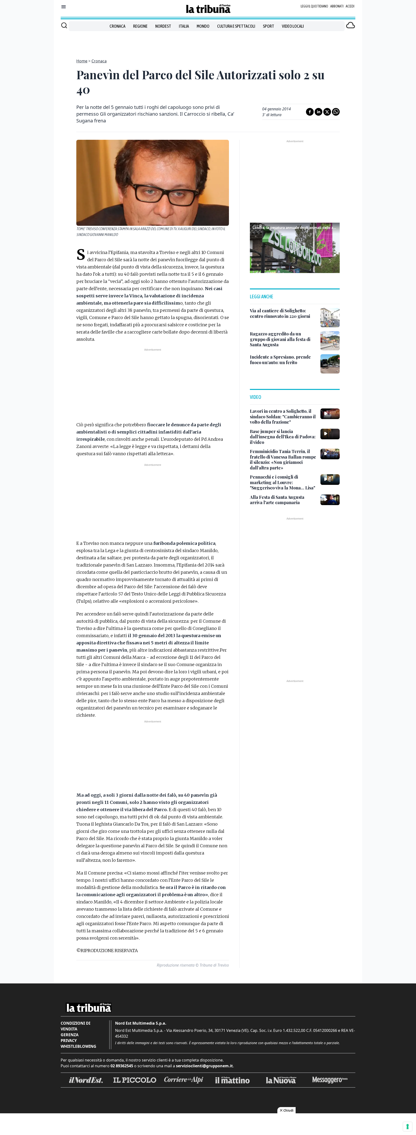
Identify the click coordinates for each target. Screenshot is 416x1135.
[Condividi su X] (327, 112)
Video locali (293, 26)
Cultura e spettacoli (236, 26)
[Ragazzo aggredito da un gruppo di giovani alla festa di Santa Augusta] (330, 340)
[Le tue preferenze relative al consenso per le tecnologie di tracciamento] (407, 1126)
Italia (184, 26)
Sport (268, 26)
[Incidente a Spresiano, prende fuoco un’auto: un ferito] (330, 364)
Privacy (69, 1040)
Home (81, 61)
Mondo (203, 26)
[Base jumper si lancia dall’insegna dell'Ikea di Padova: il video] (330, 434)
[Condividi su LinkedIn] (318, 112)
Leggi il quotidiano (314, 6)
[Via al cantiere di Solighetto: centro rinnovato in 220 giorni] (330, 317)
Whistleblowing (78, 1046)
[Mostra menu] (63, 7)
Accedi (350, 6)
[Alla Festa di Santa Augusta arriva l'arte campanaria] (330, 499)
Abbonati (337, 6)
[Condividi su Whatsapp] (336, 112)
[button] (295, 247)
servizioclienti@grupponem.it (204, 1065)
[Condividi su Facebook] (310, 112)
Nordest (163, 26)
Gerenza (69, 1034)
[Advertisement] (208, 42)
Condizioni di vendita (75, 1026)
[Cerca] (64, 25)
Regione (140, 26)
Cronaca (117, 26)
